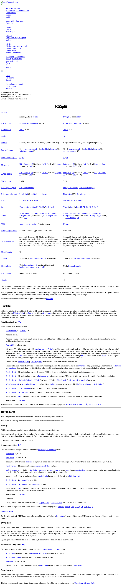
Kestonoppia (6, 130)
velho (67, 470)
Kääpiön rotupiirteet (26, 188)
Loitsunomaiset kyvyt (14, 470)
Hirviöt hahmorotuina (14, 53)
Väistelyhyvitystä (12, 384)
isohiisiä (75, 380)
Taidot (8, 15)
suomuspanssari (31, 149)
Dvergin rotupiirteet (70, 188)
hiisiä (69, 380)
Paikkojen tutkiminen (14, 59)
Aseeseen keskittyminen (28, 224)
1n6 (30, 166)
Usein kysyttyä (11, 86)
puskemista (117, 366)
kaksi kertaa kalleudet (38, 258)
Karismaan (10, 454)
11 (30, 207)
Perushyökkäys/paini (9, 158)
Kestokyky (67, 224)
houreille (29, 462)
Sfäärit (8, 67)
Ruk (34, 207)
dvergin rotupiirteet (84, 194)
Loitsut (8, 40)
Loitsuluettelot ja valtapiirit (16, 38)
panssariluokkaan (28, 384)
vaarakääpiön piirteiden (47, 450)
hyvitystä (81, 366)
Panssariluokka (7, 150)
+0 (20, 136)
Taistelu (9, 27)
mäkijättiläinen (97, 384)
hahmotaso (60, 516)
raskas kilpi (44, 149)
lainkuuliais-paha (74, 266)
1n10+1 (45, 164)
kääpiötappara (44, 503)
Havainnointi (39, 213)
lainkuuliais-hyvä (30, 265)
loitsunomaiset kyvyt (86, 188)
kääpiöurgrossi (36, 362)
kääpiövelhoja (18, 313)
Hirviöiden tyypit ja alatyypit (16, 46)
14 (37, 207)
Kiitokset (9, 88)
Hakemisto (10, 78)
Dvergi (66, 117)
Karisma (23, 331)
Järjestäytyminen (7, 241)
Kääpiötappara (24, 164)
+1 (20, 158)
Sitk (20, 201)
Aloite (3, 136)
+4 (24, 201)
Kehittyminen (6, 273)
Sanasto (9, 80)
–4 (78, 218)
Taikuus (9, 36)
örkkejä (37, 380)
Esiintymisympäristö (9, 231)
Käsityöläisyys (24, 216)
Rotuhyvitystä (11, 372)
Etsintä (50, 349)
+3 (32, 164)
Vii (46, 207)
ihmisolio (34, 123)
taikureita (30, 313)
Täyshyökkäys (6, 174)
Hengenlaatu (6, 266)
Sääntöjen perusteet (13, 8)
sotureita (49, 299)
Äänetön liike (71, 218)
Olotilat (8, 29)
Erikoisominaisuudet (9, 194)
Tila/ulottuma (6, 181)
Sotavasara (67, 164)
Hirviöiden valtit (12, 50)
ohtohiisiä (84, 380)
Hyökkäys (5, 165)
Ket (27, 207)
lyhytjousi (57, 164)
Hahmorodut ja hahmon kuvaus (17, 11)
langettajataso (80, 470)
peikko (87, 384)
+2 (23, 158)
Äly (40, 207)
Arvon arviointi (25, 213)
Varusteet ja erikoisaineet (15, 21)
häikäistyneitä (74, 476)
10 (43, 207)
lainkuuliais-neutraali (27, 267)
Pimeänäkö (23, 194)
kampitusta (12, 368)
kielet (19, 396)
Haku (8, 76)
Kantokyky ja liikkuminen (15, 57)
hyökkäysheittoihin (26, 380)
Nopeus (4, 143)
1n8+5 (65, 130)
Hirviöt (8, 44)
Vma (21, 207)
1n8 (74, 166)
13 (24, 207)
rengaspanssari (74, 149)
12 (84, 404)
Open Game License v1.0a (84, 583)
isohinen (80, 384)
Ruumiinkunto (11, 331)
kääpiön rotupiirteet (39, 194)
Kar (51, 207)
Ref (28, 201)
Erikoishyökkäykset (8, 188)
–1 (40, 201)
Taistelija (21, 400)
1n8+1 (85, 164)
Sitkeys (18, 557)
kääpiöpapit (46, 313)
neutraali (41, 267)
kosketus (53, 149)
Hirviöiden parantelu (13, 48)
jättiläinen (53, 384)
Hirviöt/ (4, 112)
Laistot (3, 201)
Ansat (8, 63)
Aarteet (8, 65)
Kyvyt (3, 207)
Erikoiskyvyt (10, 32)
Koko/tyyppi (6, 123)
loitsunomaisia (43, 376)
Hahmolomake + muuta (14, 84)
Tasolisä (4, 280)
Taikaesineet (10, 23)
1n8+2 (21, 130)
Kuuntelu (51, 213)
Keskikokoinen (25, 123)
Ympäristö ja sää (12, 61)
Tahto (36, 201)
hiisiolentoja (61, 380)
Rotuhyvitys (10, 553)
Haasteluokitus (6, 252)
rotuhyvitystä (40, 349)
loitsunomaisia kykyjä (42, 466)
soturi (35, 117)
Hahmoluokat (11, 13)
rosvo (104, 356)
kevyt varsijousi (100, 164)
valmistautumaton (26, 151)
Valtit (8, 17)
